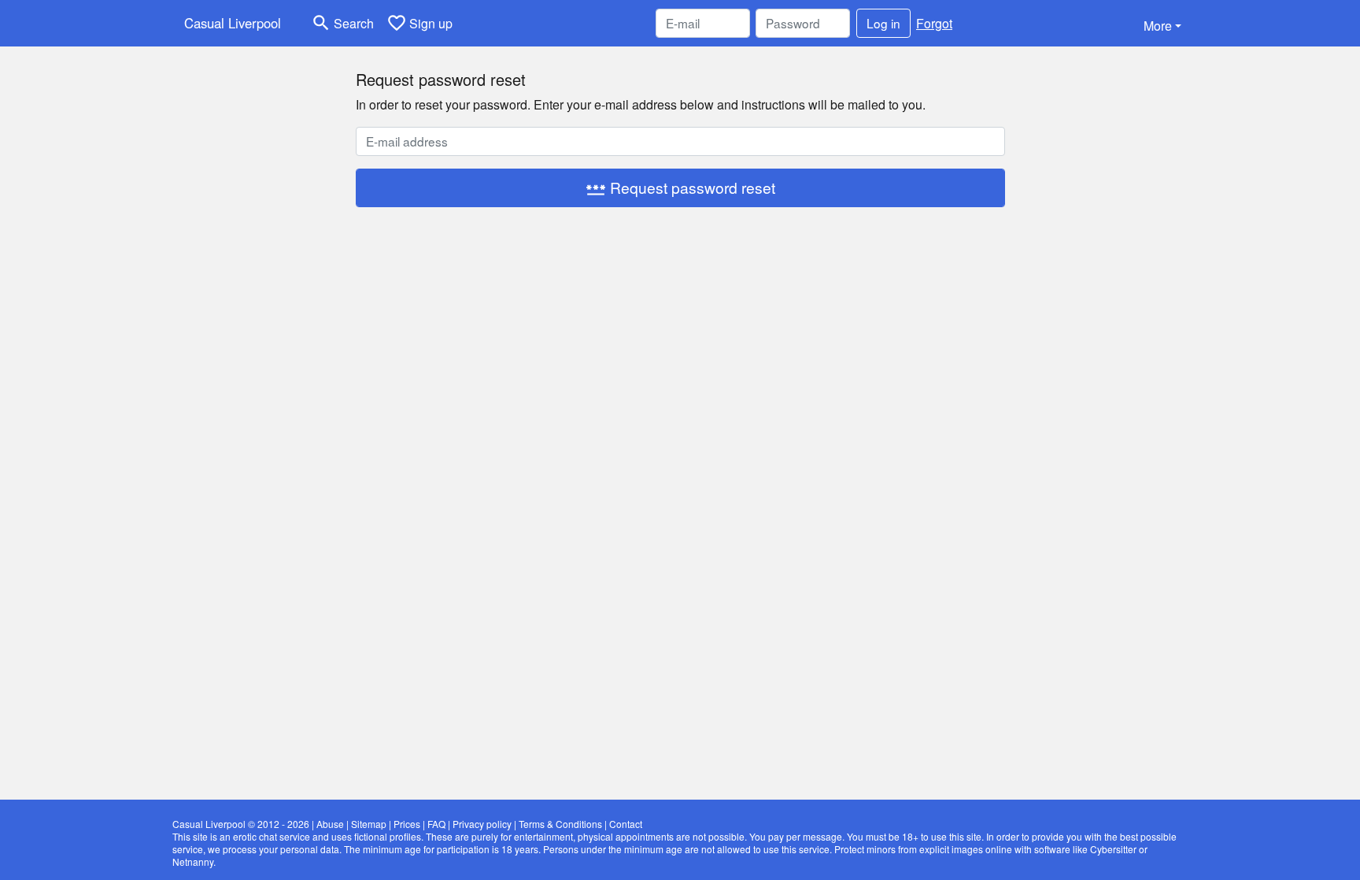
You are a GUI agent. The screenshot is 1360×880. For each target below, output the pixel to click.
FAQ (436, 823)
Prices (407, 823)
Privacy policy (482, 823)
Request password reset (680, 187)
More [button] (1158, 26)
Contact (625, 823)
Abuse (330, 823)
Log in (883, 23)
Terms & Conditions (560, 823)
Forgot (934, 23)
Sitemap (368, 823)
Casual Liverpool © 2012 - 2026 (240, 823)
